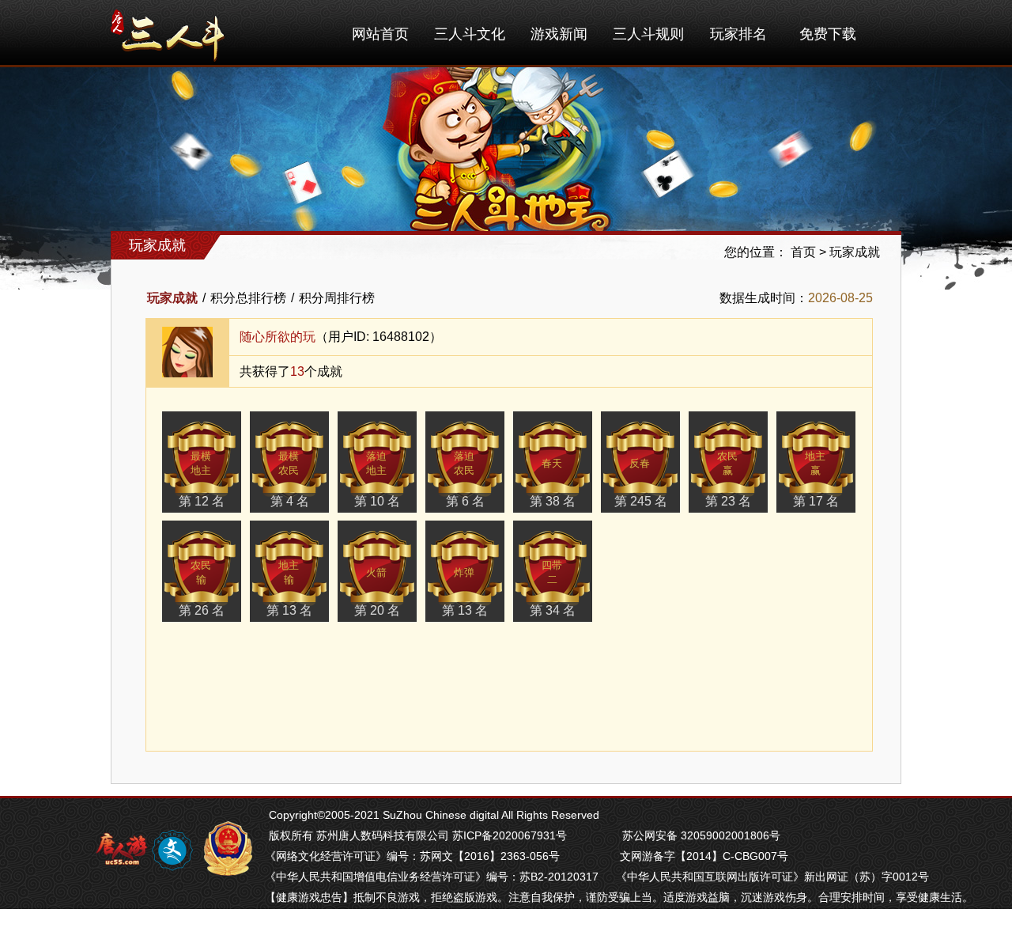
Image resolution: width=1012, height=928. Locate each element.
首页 (803, 252)
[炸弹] (464, 568)
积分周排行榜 (337, 298)
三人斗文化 (469, 34)
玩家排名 (738, 34)
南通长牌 (454, 917)
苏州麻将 (407, 917)
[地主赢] (815, 458)
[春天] (552, 458)
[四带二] (552, 568)
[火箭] (377, 568)
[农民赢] (728, 458)
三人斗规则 (648, 34)
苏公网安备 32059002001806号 (701, 835)
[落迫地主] (377, 458)
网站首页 (380, 34)
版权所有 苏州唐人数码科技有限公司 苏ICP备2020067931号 (418, 835)
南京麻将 (360, 917)
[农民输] (201, 568)
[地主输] (289, 568)
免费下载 (827, 34)
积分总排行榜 (248, 298)
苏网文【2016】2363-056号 (490, 856)
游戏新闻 (559, 34)
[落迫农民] (464, 458)
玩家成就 (854, 252)
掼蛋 (276, 917)
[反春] (640, 458)
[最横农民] (289, 458)
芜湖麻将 (312, 917)
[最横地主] (201, 458)
